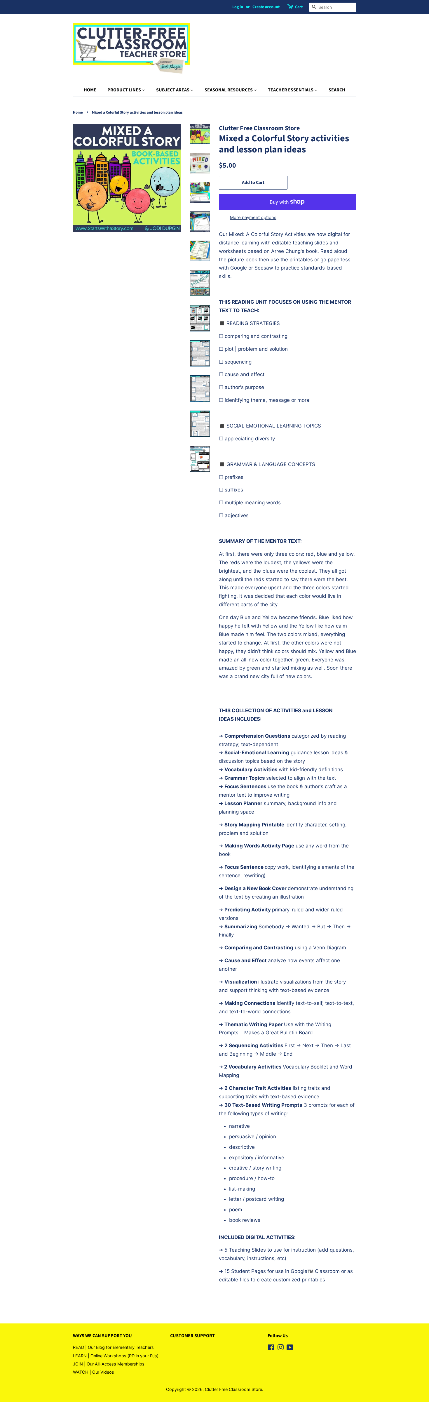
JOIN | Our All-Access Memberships (108, 1363)
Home (78, 112)
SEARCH (337, 90)
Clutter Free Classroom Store (233, 1389)
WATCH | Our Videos (93, 1372)
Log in (237, 7)
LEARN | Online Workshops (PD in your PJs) (115, 1355)
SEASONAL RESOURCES (229, 90)
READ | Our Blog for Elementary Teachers (113, 1347)
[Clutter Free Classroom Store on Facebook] (271, 1348)
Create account (266, 7)
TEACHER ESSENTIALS (291, 90)
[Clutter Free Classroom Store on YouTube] (290, 1348)
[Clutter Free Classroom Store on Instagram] (280, 1348)
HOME (90, 90)
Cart (299, 7)
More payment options (253, 217)
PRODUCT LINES (124, 90)
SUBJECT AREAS (173, 90)
